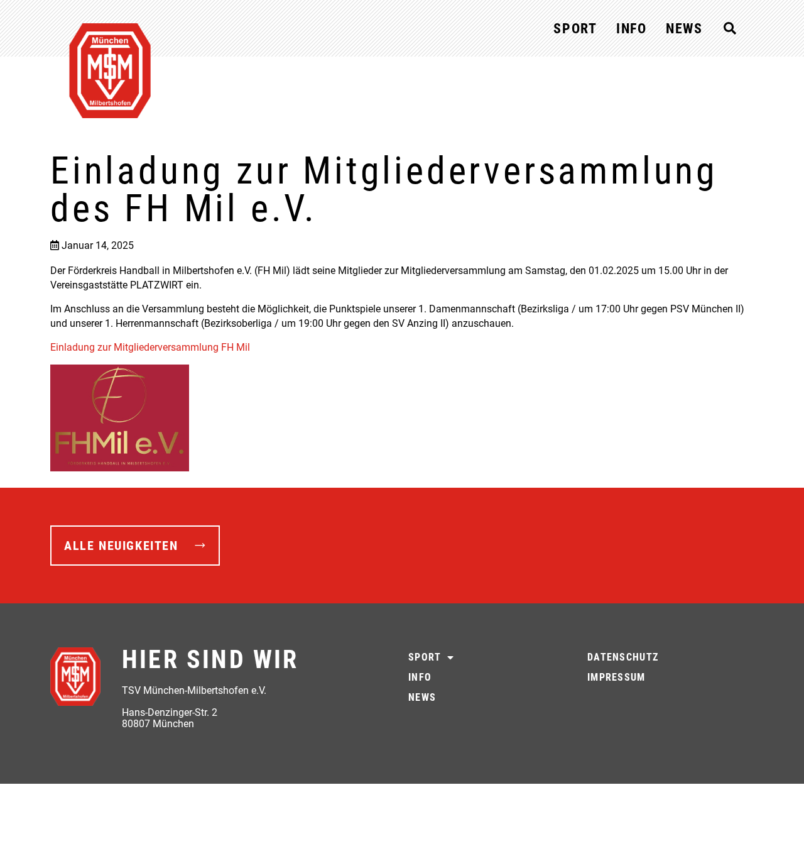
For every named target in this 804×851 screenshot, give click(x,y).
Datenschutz (622, 657)
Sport (575, 28)
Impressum (616, 677)
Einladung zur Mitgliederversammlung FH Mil (150, 347)
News (684, 28)
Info (631, 28)
